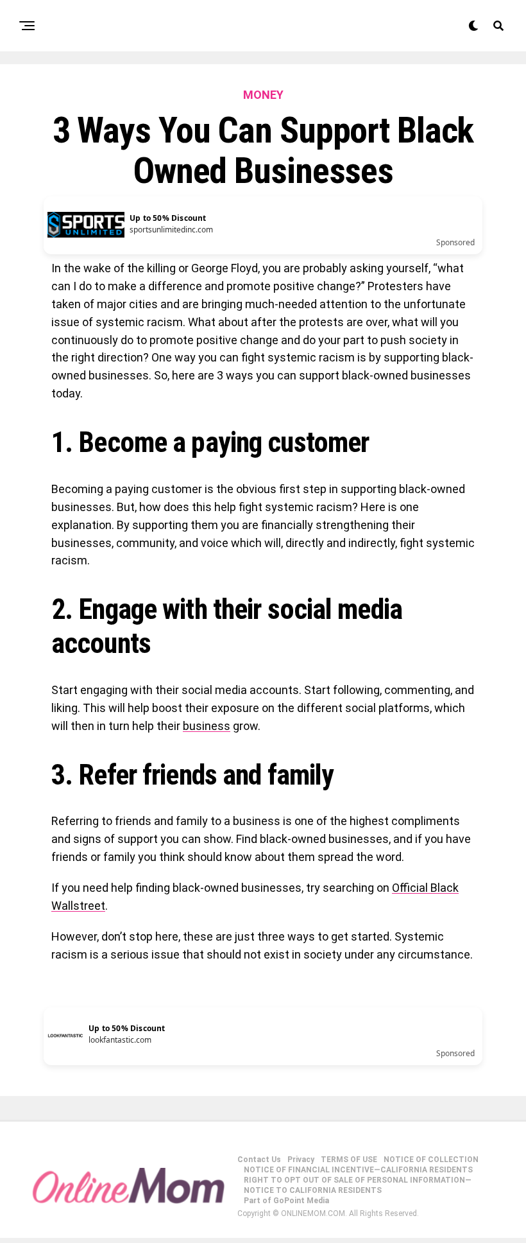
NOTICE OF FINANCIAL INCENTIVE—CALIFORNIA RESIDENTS (358, 1169)
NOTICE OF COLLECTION (431, 1159)
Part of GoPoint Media (286, 1200)
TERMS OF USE (349, 1159)
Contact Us (259, 1159)
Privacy (300, 1159)
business (206, 726)
